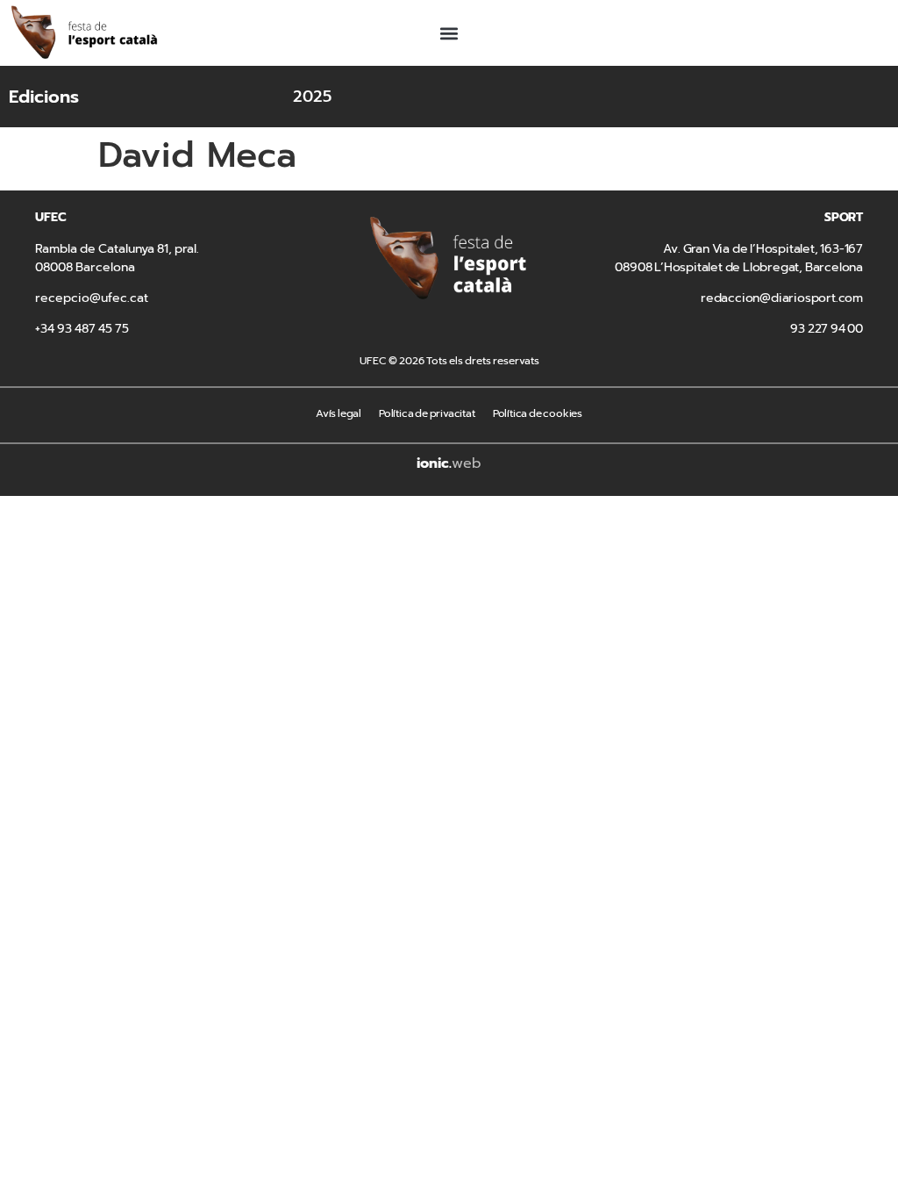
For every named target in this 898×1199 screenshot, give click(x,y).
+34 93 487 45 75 (82, 328)
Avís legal (338, 413)
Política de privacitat (427, 413)
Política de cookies (537, 413)
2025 (312, 97)
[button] (449, 32)
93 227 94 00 (826, 328)
